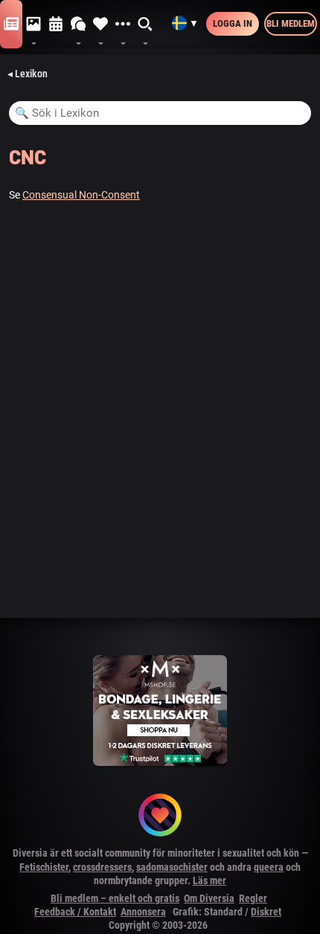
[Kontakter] (100, 24)
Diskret (266, 912)
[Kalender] (56, 24)
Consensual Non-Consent (81, 195)
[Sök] (146, 24)
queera (269, 867)
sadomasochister (172, 867)
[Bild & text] (33, 24)
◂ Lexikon (27, 74)
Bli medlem (290, 23)
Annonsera (143, 912)
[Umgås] (78, 24)
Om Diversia (209, 898)
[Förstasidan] (11, 24)
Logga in (232, 23)
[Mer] (123, 24)
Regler (253, 898)
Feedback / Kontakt (75, 912)
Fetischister (43, 867)
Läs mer (209, 880)
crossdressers (102, 867)
